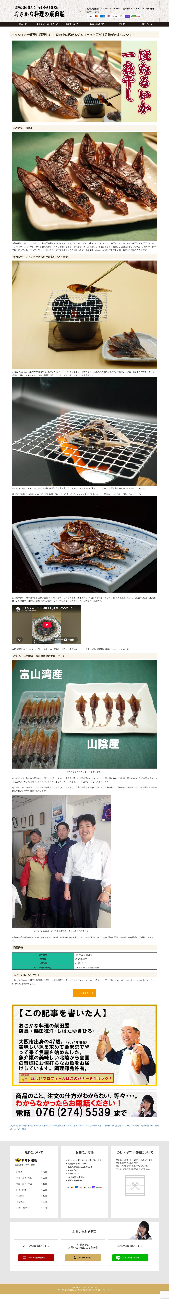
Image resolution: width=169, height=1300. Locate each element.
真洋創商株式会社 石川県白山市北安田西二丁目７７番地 (81, 1290)
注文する (84, 993)
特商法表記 (76, 1287)
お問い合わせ (146, 24)
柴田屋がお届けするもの (47, 24)
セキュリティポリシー (89, 1287)
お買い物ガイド (97, 24)
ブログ (122, 24)
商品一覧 (23, 24)
